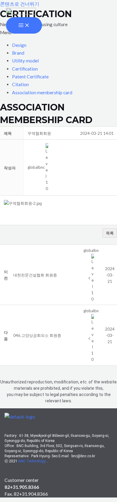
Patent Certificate (30, 76)
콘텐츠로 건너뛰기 (19, 4)
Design (19, 45)
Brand (18, 53)
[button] (36, 167)
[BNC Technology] (21, 12)
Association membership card (42, 92)
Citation (20, 84)
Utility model (25, 60)
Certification (25, 68)
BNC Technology (32, 461)
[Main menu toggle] (24, 25)
